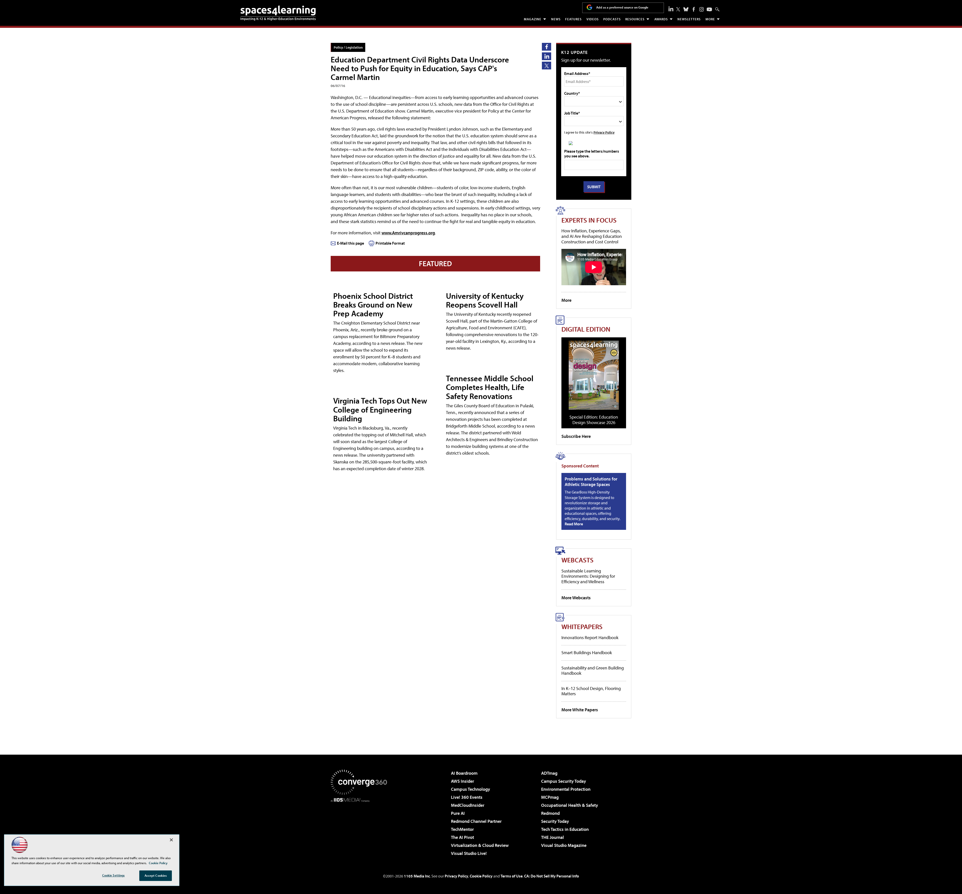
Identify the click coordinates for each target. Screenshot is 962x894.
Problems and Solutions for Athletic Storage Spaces (591, 481)
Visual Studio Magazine (563, 845)
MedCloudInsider (467, 805)
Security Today (555, 821)
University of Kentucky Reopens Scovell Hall (485, 300)
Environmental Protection (565, 789)
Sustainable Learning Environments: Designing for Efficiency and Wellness (588, 576)
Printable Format (390, 243)
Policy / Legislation (348, 47)
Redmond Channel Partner (476, 821)
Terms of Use (512, 875)
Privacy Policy (604, 132)
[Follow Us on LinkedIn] (670, 8)
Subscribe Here (576, 436)
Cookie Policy (481, 875)
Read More (574, 523)
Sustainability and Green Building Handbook (592, 670)
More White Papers (579, 710)
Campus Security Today (563, 781)
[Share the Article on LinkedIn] (546, 56)
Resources (635, 19)
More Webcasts (576, 598)
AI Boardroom (464, 773)
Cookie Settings (113, 875)
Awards (661, 19)
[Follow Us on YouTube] (709, 9)
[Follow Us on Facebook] (693, 9)
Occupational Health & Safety (569, 805)
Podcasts (612, 19)
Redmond (550, 813)
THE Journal (552, 837)
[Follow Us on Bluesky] (685, 9)
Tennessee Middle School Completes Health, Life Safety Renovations (489, 387)
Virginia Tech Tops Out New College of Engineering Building (380, 409)
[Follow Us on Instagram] (701, 9)
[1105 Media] (361, 827)
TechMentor (462, 829)
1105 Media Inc (417, 875)
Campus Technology (470, 789)
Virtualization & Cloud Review (480, 845)
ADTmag (549, 773)
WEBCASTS (577, 559)
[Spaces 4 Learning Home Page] (278, 13)
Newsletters (689, 19)
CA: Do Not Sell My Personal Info (551, 875)
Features (573, 19)
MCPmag (550, 797)
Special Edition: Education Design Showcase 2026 (593, 419)
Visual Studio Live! (469, 853)
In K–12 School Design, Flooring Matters (591, 691)
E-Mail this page (350, 243)
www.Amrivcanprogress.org (408, 233)
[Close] (171, 839)
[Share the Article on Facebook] (546, 47)
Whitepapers (582, 626)
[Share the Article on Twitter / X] (546, 65)
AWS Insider (462, 781)
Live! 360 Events (467, 797)
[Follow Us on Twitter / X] (678, 9)
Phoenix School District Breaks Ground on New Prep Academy (373, 304)
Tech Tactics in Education (565, 829)
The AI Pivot (462, 837)
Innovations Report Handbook (589, 637)
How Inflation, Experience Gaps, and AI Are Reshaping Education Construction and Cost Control (591, 236)
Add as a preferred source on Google (622, 7)
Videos (592, 19)
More (710, 19)
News (556, 19)
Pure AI (458, 813)
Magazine (532, 19)
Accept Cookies (156, 875)
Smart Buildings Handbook (586, 652)
